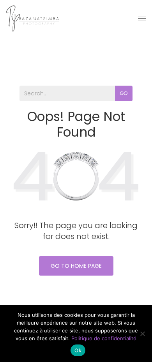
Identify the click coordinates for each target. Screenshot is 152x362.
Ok (77, 350)
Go (124, 93)
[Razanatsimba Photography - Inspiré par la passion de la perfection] (32, 18)
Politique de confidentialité (103, 338)
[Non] (142, 333)
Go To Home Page (76, 266)
